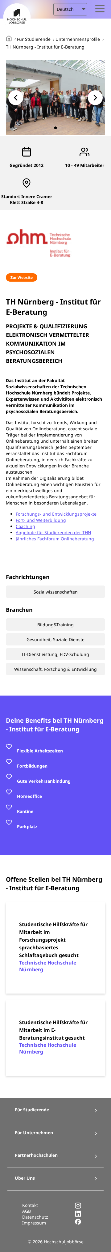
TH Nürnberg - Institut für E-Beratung (45, 47)
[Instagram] (78, 1207)
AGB (26, 1211)
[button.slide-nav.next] (95, 97)
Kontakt (30, 1205)
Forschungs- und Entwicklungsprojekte (56, 514)
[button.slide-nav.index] (55, 128)
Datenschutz (35, 1217)
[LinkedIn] (78, 1215)
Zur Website (21, 277)
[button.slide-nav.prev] (15, 97)
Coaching (25, 526)
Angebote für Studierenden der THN (53, 532)
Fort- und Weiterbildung (41, 520)
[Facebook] (78, 1223)
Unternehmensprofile (78, 39)
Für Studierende (34, 39)
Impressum (34, 1223)
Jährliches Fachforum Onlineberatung (55, 539)
